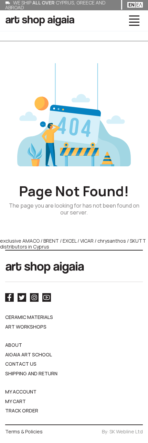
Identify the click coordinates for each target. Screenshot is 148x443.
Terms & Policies (24, 431)
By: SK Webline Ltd (122, 431)
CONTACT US (20, 364)
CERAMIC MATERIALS (29, 317)
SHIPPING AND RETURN (31, 373)
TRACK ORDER (21, 410)
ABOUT (13, 345)
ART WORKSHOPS (25, 326)
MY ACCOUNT (20, 391)
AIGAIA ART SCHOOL (28, 354)
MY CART (15, 401)
